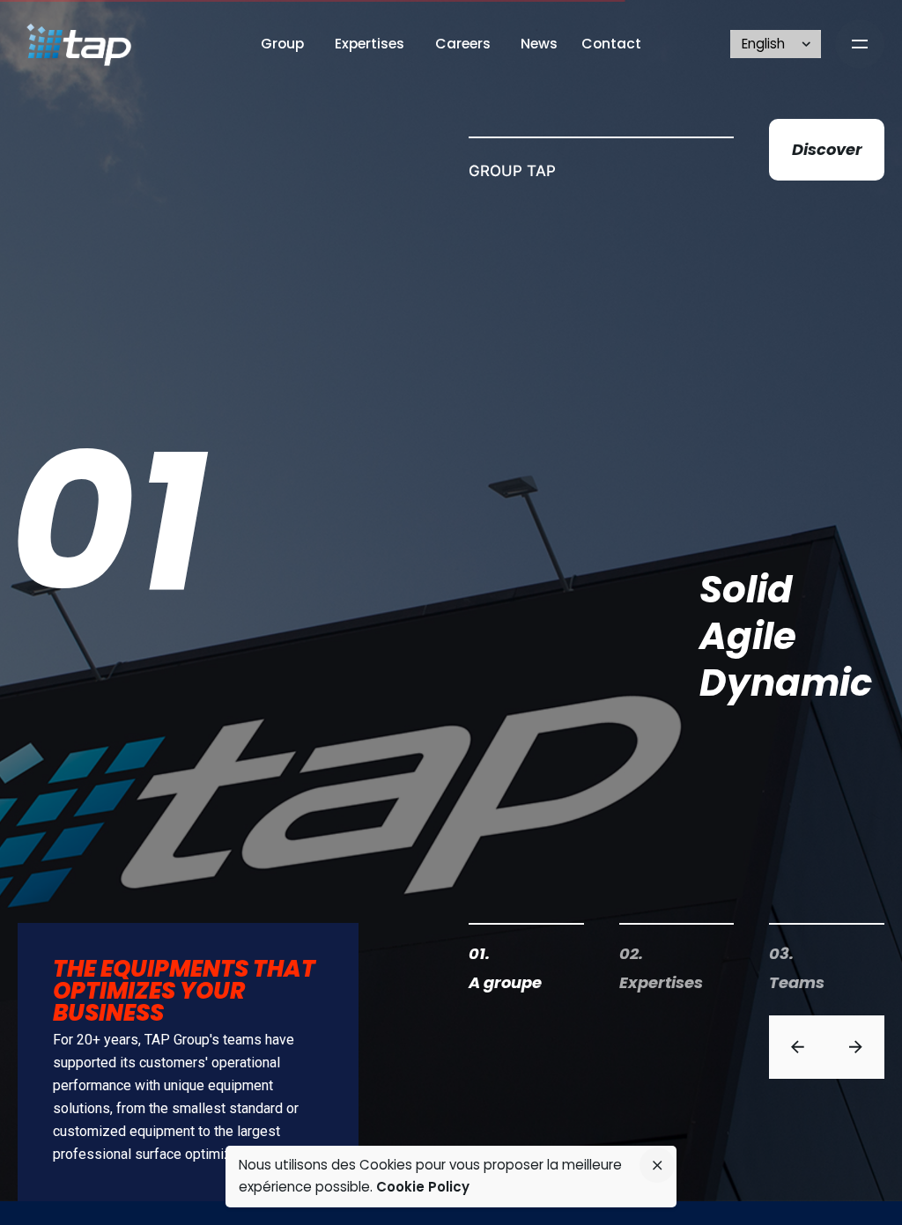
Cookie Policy (422, 1186)
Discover (827, 149)
